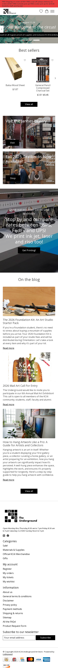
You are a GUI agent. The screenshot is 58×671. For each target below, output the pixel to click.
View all (29, 104)
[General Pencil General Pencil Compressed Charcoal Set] (42, 69)
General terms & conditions (17, 596)
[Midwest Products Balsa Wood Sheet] (15, 69)
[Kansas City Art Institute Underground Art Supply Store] (9, 11)
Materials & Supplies (13, 549)
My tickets (8, 577)
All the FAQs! (9, 621)
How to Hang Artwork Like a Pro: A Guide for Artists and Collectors (25, 443)
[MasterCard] (30, 659)
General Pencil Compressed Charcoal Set (42, 88)
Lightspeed (8, 654)
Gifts (5, 558)
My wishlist (8, 581)
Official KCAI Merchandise (16, 554)
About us (7, 592)
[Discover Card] (6, 665)
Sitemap (7, 617)
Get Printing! (29, 250)
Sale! (5, 545)
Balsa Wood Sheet (15, 85)
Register (7, 568)
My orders (8, 573)
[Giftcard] (14, 659)
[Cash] (6, 659)
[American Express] (46, 659)
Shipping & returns (13, 613)
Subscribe (45, 637)
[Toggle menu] (52, 11)
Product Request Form (14, 625)
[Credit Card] (22, 659)
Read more (8, 348)
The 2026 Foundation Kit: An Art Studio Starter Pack (28, 321)
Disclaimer (8, 600)
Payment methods (12, 609)
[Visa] (38, 659)
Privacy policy (10, 604)
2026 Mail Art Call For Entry (20, 386)
